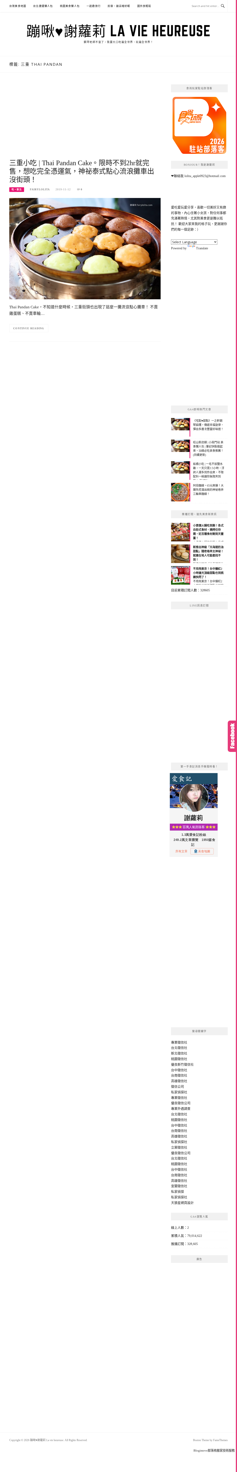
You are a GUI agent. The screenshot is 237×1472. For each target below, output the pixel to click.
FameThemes (220, 1440)
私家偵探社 (179, 1092)
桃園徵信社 (179, 1059)
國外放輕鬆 (144, 6)
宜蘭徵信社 (179, 1186)
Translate (202, 248)
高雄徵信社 (179, 1081)
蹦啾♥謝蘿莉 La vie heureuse (118, 30)
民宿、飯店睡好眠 (119, 6)
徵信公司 (177, 1086)
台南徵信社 (179, 1075)
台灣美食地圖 (17, 6)
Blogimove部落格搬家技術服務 (214, 1450)
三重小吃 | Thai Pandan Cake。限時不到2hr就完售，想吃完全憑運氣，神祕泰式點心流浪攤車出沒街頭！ (81, 171)
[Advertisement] (85, 121)
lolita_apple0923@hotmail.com (205, 176)
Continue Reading (28, 328)
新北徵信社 (179, 1053)
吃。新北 (17, 189)
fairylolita (40, 189)
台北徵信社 (179, 1048)
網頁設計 (187, 1203)
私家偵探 (177, 1191)
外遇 (181, 1108)
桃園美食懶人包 (70, 6)
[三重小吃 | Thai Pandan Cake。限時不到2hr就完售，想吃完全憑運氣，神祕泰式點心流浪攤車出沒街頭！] (85, 248)
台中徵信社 (179, 1070)
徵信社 (182, 1042)
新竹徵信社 (186, 1064)
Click (232, 736)
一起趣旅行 (94, 6)
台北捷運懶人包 (43, 6)
